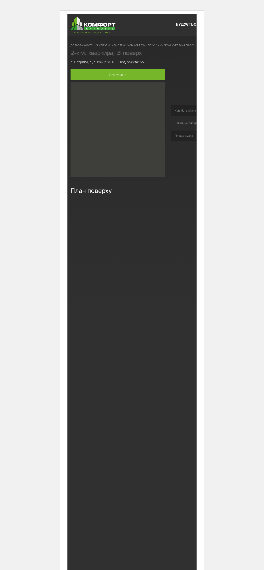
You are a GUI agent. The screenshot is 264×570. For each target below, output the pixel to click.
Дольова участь (82, 45)
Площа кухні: (184, 135)
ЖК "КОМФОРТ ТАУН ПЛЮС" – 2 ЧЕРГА (183, 45)
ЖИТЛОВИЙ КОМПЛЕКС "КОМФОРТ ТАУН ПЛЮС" (126, 45)
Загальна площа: (186, 123)
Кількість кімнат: (186, 110)
